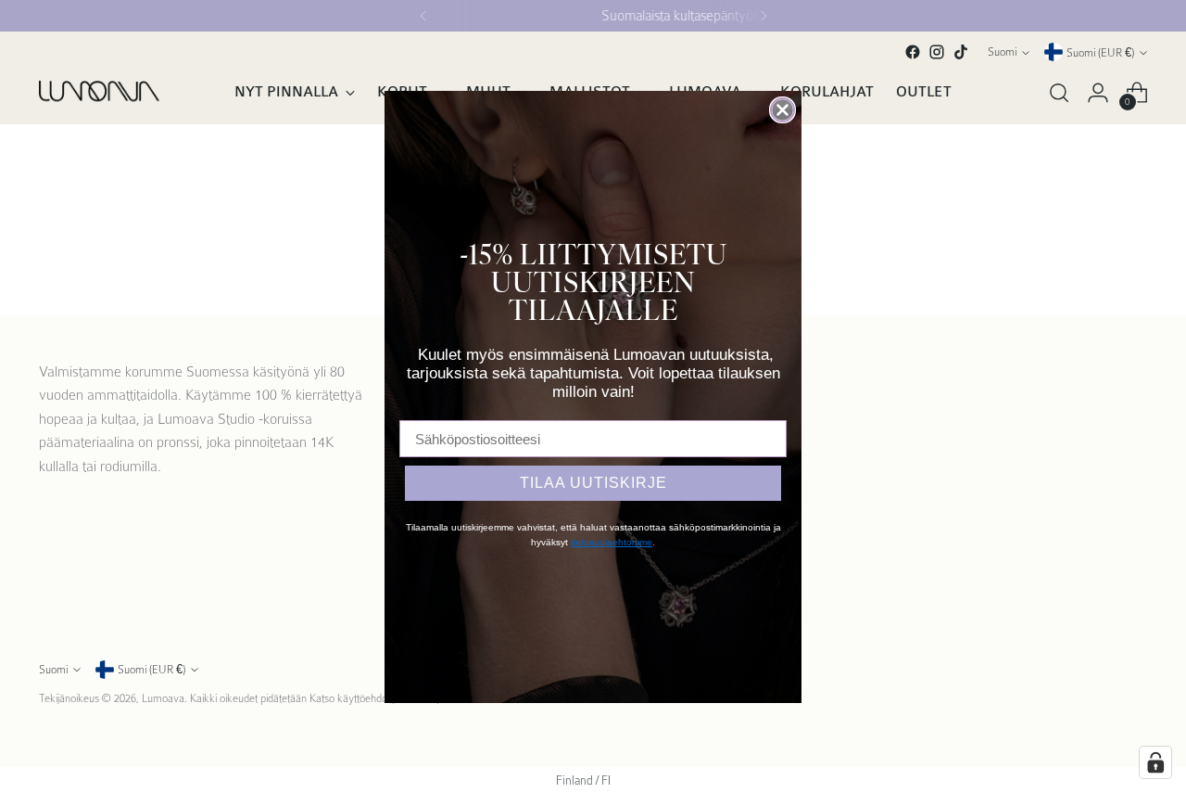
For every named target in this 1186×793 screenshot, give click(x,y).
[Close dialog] (782, 110)
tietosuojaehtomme (611, 542)
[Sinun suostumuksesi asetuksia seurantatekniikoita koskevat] (1155, 762)
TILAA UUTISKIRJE (593, 483)
